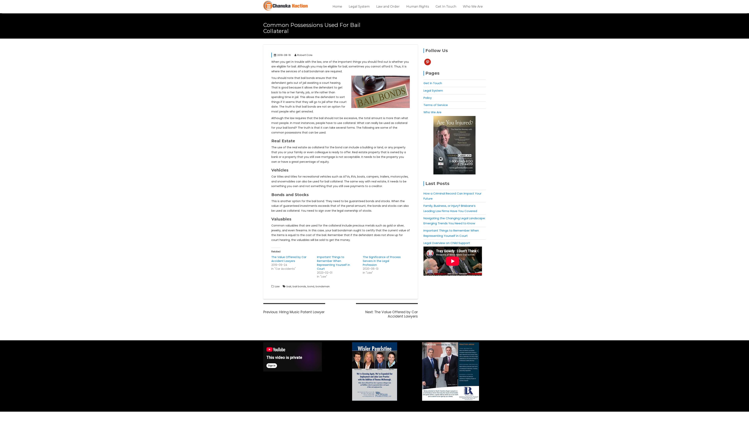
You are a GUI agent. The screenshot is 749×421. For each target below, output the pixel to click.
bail (289, 286)
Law (277, 286)
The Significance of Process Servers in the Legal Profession (382, 261)
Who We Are (473, 6)
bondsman (323, 286)
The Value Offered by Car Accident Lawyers (288, 259)
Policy (427, 98)
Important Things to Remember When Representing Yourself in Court (333, 263)
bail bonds (299, 286)
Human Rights (417, 6)
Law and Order (388, 6)
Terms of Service (435, 105)
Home (337, 6)
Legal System (359, 6)
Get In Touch (446, 6)
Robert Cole (304, 55)
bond (310, 286)
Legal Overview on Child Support (446, 243)
